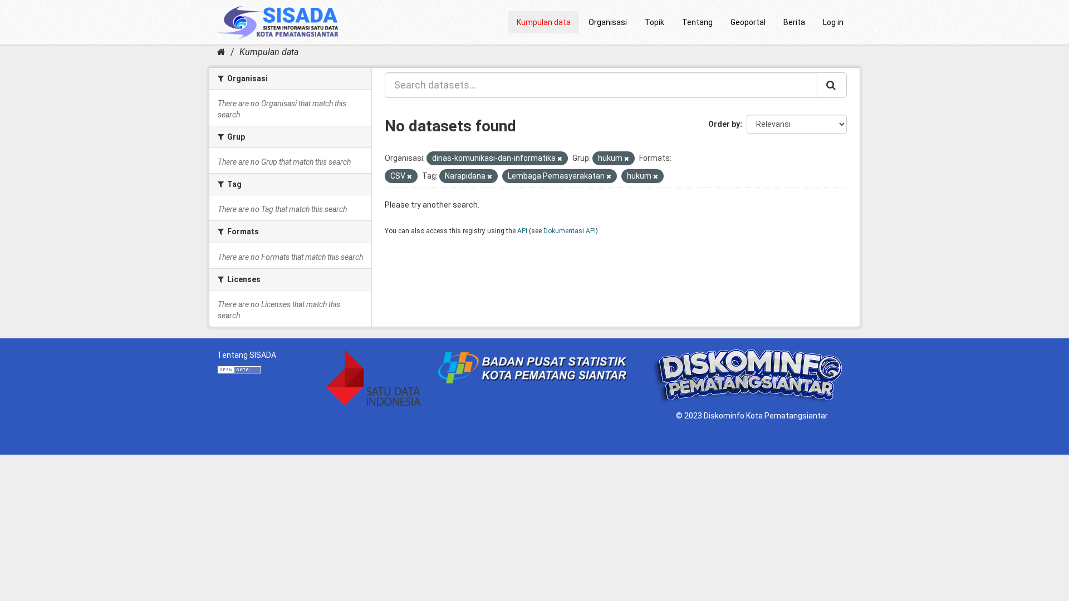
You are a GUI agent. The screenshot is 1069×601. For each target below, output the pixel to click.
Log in (833, 22)
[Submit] (832, 85)
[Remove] (559, 158)
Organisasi (608, 22)
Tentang (697, 22)
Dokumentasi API (569, 231)
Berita (794, 22)
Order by (724, 124)
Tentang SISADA (246, 355)
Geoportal (748, 22)
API (522, 231)
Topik (654, 22)
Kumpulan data (544, 22)
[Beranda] (221, 52)
